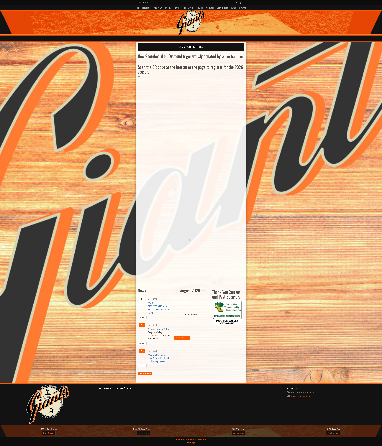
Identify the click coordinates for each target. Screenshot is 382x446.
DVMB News (168, 8)
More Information (48, 433)
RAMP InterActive (181, 440)
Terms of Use (192, 440)
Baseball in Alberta (222, 8)
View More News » (145, 373)
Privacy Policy (202, 440)
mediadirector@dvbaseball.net (300, 396)
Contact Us (242, 8)
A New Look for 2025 (158, 328)
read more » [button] (142, 317)
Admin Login (191, 443)
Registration (210, 8)
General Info (146, 8)
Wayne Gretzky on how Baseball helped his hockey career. (158, 358)
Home (137, 8)
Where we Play (158, 8)
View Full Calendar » (182, 338)
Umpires (233, 8)
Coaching (200, 8)
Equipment (177, 8)
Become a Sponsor (189, 8)
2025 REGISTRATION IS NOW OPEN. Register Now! (159, 307)
